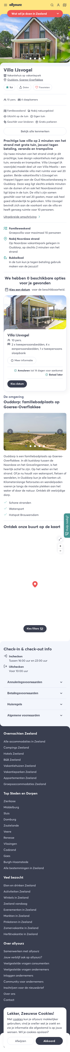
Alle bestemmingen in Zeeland (24, 868)
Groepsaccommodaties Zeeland (25, 784)
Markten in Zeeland (16, 916)
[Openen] (60, 539)
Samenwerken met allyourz (21, 951)
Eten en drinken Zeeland (20, 885)
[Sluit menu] (5, 5)
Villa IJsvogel (18, 335)
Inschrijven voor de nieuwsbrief (24, 987)
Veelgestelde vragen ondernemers (26, 969)
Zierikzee (10, 801)
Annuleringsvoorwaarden (24, 682)
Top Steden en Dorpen (21, 793)
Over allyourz (14, 943)
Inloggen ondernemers (18, 975)
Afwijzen (20, 1041)
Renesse (9, 837)
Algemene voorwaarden (23, 715)
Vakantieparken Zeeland (20, 772)
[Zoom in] (60, 546)
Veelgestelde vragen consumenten (26, 963)
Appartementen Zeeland (20, 778)
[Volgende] (63, 40)
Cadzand (10, 850)
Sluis (7, 813)
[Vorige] (6, 40)
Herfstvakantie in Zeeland (21, 934)
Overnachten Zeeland (20, 733)
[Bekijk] (26, 58)
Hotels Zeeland (14, 753)
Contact (9, 1000)
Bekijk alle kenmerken (35, 131)
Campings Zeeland (16, 747)
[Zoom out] (60, 550)
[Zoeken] (52, 5)
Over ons (9, 993)
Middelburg (11, 807)
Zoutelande (11, 825)
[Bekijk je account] (58, 5)
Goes (7, 856)
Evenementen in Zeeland (20, 909)
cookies (18, 1019)
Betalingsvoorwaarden (22, 693)
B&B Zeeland (12, 759)
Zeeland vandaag (15, 903)
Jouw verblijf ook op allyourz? (23, 957)
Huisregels (14, 704)
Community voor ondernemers (23, 981)
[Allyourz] (15, 5)
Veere (7, 831)
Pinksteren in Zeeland (18, 922)
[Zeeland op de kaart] (64, 5)
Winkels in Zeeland (16, 897)
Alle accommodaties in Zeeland (24, 741)
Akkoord (49, 1041)
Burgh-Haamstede (16, 862)
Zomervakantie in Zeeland (21, 928)
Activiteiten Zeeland (17, 891)
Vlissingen (10, 843)
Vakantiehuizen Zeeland (20, 765)
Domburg (10, 819)
